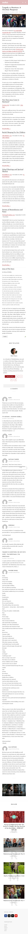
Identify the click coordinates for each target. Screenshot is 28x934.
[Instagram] (12, 915)
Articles (5, 924)
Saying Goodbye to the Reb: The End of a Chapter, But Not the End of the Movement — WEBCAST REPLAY (14, 827)
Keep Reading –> (6, 128)
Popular (5, 336)
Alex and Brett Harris (14, 878)
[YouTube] (16, 915)
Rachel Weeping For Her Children (13, 132)
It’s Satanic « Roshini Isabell (12, 416)
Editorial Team (14, 832)
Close (20, 467)
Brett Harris (6, 12)
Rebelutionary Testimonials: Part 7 (14, 900)
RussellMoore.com (7, 174)
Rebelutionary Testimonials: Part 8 (14, 854)
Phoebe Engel (13, 570)
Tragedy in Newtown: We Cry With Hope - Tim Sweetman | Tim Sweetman (14, 554)
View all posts (10, 376)
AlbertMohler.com (7, 135)
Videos (5, 929)
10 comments (22, 12)
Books (5, 926)
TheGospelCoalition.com (8, 215)
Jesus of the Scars (8, 269)
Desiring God (5, 105)
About (5, 930)
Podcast (5, 927)
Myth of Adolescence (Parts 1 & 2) (14, 876)
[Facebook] (5, 915)
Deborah (11, 525)
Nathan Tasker (13, 459)
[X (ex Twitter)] (9, 915)
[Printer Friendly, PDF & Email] (25, 336)
